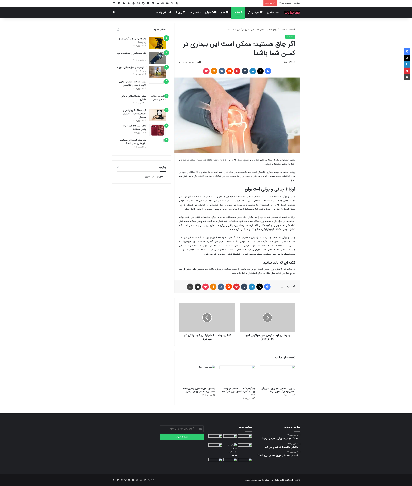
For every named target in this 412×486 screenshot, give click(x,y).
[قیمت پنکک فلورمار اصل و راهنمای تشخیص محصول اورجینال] (157, 115)
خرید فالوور (149, 176)
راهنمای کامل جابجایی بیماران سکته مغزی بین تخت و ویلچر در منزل (199, 390)
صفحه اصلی (273, 12)
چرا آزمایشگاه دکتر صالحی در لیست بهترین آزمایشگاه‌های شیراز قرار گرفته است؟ (238, 391)
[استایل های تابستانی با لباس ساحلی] (157, 101)
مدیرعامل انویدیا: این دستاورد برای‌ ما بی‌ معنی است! (133, 141)
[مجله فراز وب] (292, 12)
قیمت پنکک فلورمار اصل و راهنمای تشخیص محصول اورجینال (134, 114)
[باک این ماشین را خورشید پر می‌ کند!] (157, 58)
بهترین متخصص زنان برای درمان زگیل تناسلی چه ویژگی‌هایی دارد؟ (278, 390)
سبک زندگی (254, 12)
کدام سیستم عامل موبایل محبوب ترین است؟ (131, 69)
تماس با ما (163, 12)
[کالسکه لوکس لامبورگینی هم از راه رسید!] (157, 43)
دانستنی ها (195, 12)
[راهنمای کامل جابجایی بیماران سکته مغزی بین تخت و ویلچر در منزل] (197, 375)
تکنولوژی (209, 12)
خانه (291, 29)
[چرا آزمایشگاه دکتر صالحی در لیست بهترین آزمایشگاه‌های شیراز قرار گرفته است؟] (237, 375)
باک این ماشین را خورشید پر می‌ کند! (131, 54)
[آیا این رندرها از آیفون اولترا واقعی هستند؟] (157, 130)
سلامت (236, 12)
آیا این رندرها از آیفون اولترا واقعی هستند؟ (134, 127)
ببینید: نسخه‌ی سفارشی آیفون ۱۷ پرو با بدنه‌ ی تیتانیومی (132, 83)
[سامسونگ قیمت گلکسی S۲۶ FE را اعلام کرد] (215, 462)
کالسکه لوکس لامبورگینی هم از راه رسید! (132, 40)
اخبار (223, 12)
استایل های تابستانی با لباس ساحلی (133, 97)
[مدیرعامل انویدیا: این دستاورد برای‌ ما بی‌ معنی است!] (157, 145)
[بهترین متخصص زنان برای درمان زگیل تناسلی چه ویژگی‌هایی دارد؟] (277, 375)
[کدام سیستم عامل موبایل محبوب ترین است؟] (157, 72)
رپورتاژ (179, 12)
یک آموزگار (161, 176)
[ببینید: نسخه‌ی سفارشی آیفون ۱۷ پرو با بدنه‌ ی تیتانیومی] (157, 86)
